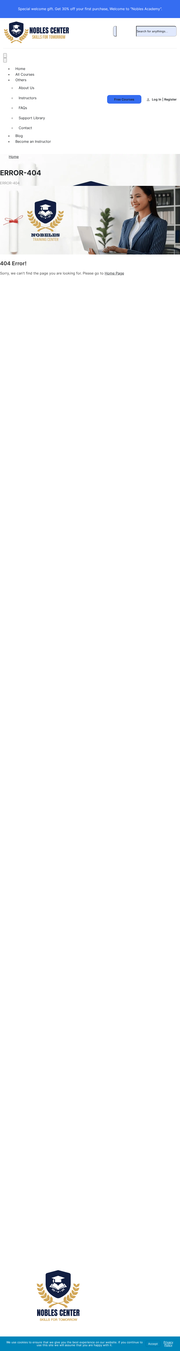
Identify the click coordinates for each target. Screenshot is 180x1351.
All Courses (24, 74)
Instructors (27, 98)
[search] (115, 31)
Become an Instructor (33, 141)
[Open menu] (5, 55)
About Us (26, 88)
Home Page (114, 273)
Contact (25, 128)
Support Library (32, 118)
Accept (153, 1344)
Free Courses (124, 99)
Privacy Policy (168, 1343)
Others (20, 80)
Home (20, 68)
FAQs (23, 108)
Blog (19, 136)
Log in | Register (164, 99)
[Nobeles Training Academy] (36, 42)
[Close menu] (5, 60)
